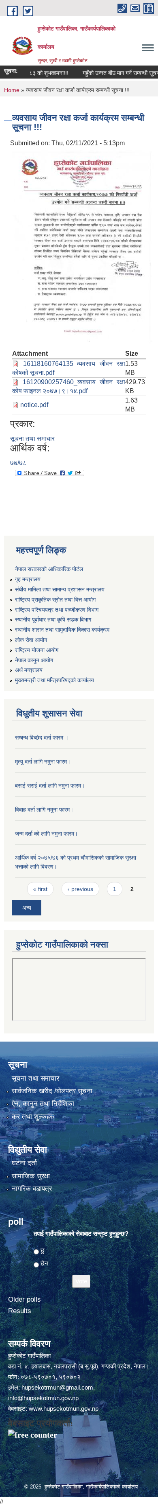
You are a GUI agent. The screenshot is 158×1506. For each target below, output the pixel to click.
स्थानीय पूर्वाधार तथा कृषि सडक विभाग (53, 619)
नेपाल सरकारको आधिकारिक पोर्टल (49, 569)
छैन (44, 1263)
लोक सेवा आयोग (31, 640)
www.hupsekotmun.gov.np (63, 1408)
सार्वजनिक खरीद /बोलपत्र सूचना (52, 1091)
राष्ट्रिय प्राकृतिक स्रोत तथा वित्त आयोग (55, 599)
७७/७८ (18, 463)
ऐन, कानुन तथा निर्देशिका (43, 1104)
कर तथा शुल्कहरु (33, 1117)
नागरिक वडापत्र (32, 1189)
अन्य (26, 907)
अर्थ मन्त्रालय (29, 670)
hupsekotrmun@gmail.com (57, 1387)
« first (40, 889)
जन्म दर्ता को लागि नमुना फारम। (46, 833)
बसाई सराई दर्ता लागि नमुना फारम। (50, 785)
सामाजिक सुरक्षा (31, 1176)
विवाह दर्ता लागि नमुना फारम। (44, 809)
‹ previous (80, 889)
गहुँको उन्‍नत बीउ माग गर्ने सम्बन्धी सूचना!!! (115, 73)
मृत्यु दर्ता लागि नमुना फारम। (42, 761)
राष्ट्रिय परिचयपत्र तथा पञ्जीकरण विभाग (56, 609)
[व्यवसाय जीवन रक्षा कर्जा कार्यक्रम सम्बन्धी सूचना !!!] (83, 246)
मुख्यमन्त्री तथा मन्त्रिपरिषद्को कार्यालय (54, 680)
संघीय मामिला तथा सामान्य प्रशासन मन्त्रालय (60, 589)
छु (43, 1250)
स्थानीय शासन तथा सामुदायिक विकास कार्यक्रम (62, 629)
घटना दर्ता (24, 1163)
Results (19, 1311)
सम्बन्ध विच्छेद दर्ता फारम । (41, 737)
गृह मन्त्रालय (28, 579)
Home (11, 90)
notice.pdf (34, 404)
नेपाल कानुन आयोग (34, 660)
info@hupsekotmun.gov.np (43, 1397)
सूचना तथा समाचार (32, 438)
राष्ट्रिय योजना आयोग (36, 650)
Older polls (24, 1299)
